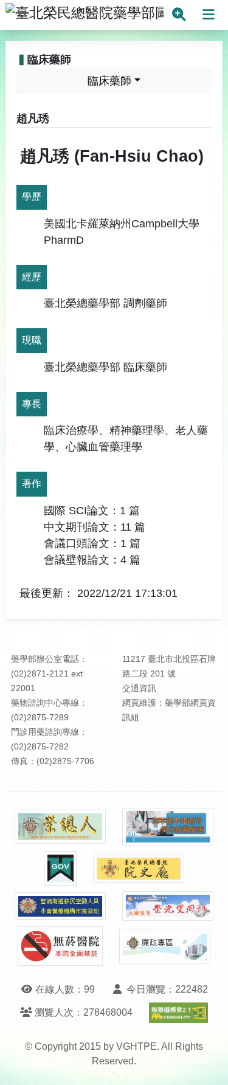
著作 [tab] (31, 483)
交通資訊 (139, 688)
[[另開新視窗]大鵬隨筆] (167, 906)
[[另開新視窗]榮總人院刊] (60, 827)
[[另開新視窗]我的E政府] (60, 868)
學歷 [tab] (31, 196)
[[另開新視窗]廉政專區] (164, 946)
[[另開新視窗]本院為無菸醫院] (60, 946)
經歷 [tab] (31, 277)
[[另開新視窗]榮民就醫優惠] (167, 827)
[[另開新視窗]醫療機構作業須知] (60, 906)
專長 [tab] (31, 404)
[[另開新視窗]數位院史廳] (138, 869)
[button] (207, 1063)
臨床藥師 (109, 81)
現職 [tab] (31, 340)
